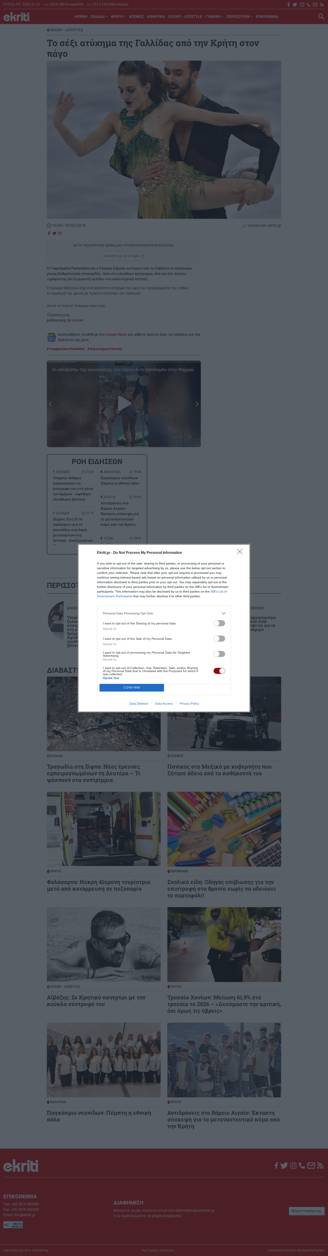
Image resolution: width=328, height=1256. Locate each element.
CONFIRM (132, 687)
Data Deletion (138, 703)
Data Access (164, 703)
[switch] (219, 623)
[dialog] (164, 628)
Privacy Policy (189, 703)
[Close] (241, 553)
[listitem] (164, 613)
